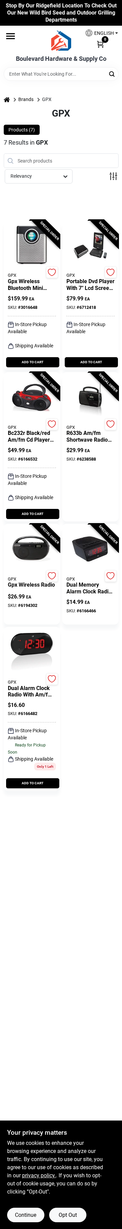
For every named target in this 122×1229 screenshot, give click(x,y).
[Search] (112, 73)
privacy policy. (39, 1175)
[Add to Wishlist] (52, 272)
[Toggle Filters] (113, 176)
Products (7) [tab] (21, 129)
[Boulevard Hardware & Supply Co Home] (61, 40)
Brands (26, 99)
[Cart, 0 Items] (100, 43)
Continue (25, 1215)
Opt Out (68, 1215)
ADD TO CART (32, 362)
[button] (99, 33)
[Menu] (10, 36)
